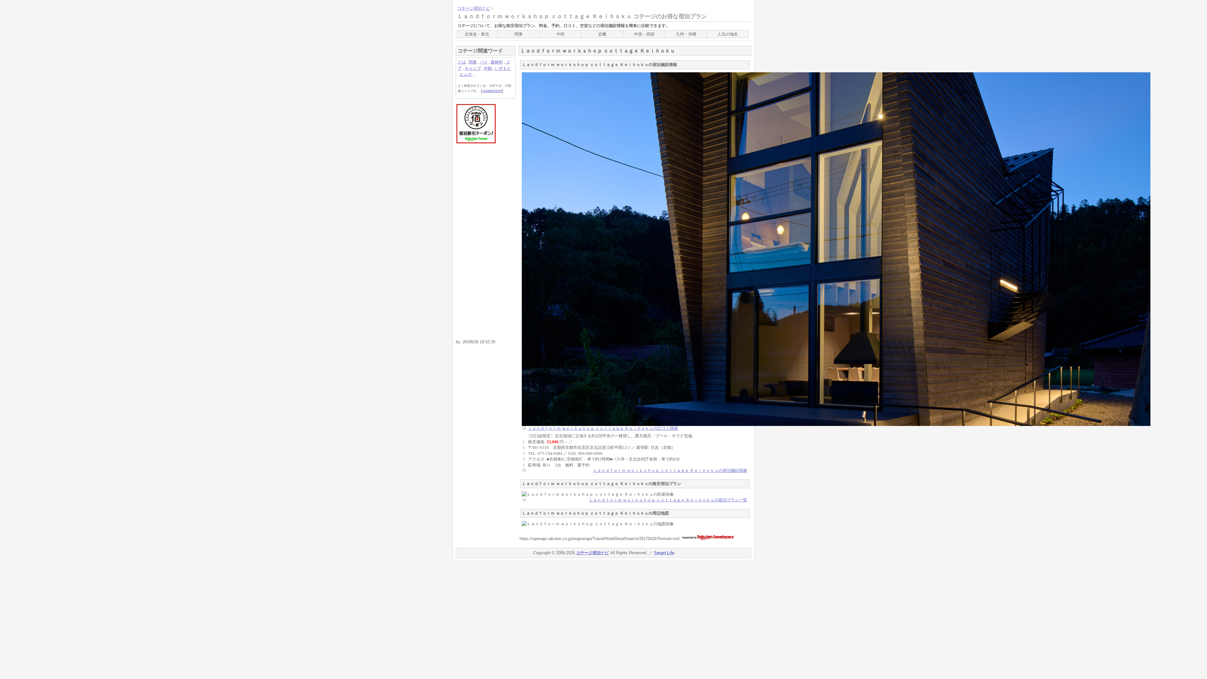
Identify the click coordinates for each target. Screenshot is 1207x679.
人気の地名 (728, 34)
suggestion (492, 90)
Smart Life (664, 552)
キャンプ (473, 68)
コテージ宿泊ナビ (473, 8)
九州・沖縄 (686, 34)
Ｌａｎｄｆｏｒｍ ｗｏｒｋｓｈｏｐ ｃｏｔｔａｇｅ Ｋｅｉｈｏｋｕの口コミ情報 (603, 428)
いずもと (503, 68)
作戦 (488, 68)
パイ (484, 62)
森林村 (497, 62)
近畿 (602, 34)
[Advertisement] (481, 241)
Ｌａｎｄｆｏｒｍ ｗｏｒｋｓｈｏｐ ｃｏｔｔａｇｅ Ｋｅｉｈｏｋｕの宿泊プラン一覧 (668, 500)
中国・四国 (644, 34)
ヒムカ (466, 74)
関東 (519, 34)
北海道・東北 (477, 34)
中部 (560, 34)
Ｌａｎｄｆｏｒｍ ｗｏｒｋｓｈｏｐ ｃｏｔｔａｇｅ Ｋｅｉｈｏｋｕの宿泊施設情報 (670, 470)
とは (462, 62)
